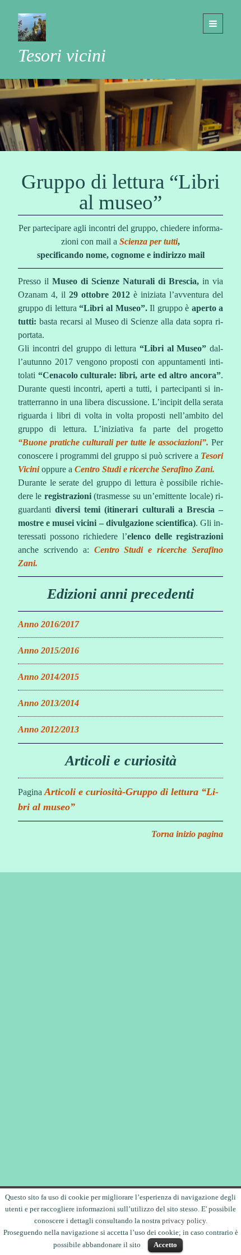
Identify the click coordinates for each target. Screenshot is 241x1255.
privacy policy (184, 1220)
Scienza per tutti (148, 241)
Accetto (165, 1244)
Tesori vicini (62, 55)
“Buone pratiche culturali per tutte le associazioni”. (113, 442)
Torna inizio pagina (187, 834)
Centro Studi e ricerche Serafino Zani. (145, 469)
